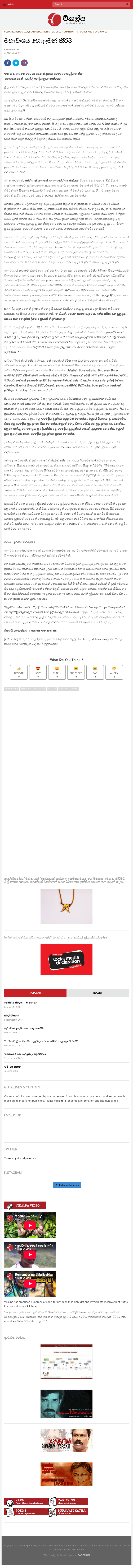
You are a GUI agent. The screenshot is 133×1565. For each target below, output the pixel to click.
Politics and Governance (93, 32)
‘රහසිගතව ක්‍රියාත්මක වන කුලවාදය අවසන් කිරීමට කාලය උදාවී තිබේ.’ (41, 1041)
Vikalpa (52, 689)
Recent (97, 993)
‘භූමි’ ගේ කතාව (12, 1066)
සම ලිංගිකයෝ (11, 1015)
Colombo (9, 32)
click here (31, 1306)
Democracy (21, 32)
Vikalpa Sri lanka (68, 689)
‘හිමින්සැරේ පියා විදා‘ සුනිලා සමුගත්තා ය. (25, 1054)
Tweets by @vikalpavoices (20, 1158)
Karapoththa (12, 49)
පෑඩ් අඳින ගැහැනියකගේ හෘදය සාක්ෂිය (24, 1028)
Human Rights (70, 32)
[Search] (127, 4)
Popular (35, 993)
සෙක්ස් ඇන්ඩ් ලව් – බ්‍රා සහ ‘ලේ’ (21, 1002)
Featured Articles (39, 32)
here (63, 1100)
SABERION (84, 1555)
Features (56, 32)
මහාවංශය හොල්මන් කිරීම (38, 41)
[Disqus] (66, 737)
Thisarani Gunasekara (33, 689)
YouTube (18, 1321)
